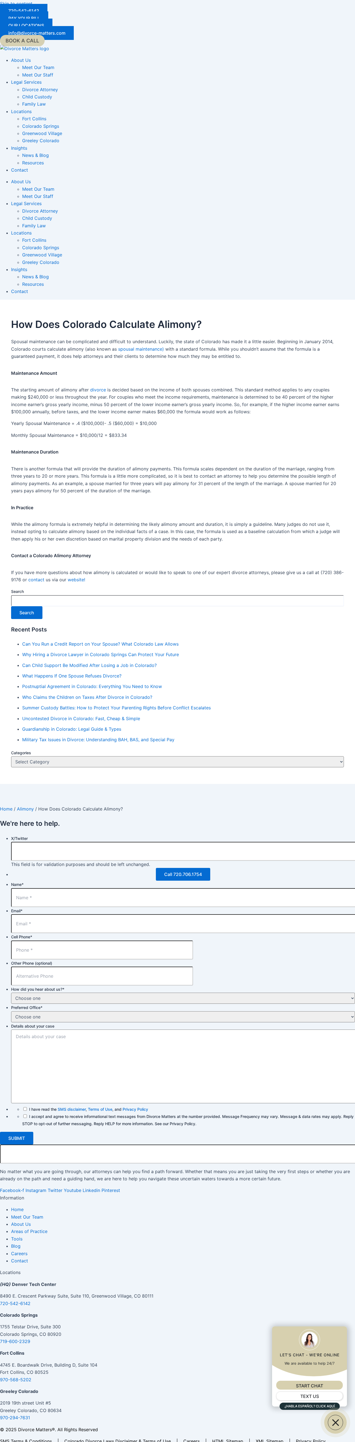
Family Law (34, 104)
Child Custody (37, 97)
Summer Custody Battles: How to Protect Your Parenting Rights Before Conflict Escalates (116, 707)
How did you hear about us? (37, 989)
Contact (19, 170)
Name (17, 884)
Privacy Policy (135, 1109)
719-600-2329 (15, 1341)
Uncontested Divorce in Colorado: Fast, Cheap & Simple (81, 718)
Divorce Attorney (40, 89)
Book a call (22, 41)
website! (77, 579)
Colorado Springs (40, 126)
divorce (98, 390)
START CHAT (309, 1386)
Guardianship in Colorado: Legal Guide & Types (71, 729)
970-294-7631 (15, 1417)
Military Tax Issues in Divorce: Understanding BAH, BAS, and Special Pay (98, 739)
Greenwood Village (42, 133)
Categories (21, 752)
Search (17, 591)
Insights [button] (19, 148)
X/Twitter (19, 838)
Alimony (25, 809)
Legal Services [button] (26, 82)
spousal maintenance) (141, 349)
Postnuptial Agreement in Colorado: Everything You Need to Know (92, 686)
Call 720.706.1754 (183, 874)
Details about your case (32, 1026)
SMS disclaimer (72, 1109)
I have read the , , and (88, 1109)
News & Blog (35, 155)
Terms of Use (100, 1109)
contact (36, 579)
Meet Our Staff (37, 75)
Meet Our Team (38, 67)
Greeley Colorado (40, 140)
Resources (33, 162)
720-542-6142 (15, 1303)
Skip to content (16, 3)
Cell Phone (21, 936)
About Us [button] (21, 60)
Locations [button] (21, 111)
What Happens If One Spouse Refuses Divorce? (71, 676)
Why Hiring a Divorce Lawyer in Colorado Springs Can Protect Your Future (100, 654)
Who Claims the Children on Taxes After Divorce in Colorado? (87, 697)
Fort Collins (34, 118)
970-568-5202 (15, 1379)
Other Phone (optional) (31, 963)
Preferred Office (26, 1007)
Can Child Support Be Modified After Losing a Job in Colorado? (89, 665)
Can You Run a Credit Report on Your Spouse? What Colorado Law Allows (100, 644)
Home (6, 809)
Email (16, 910)
